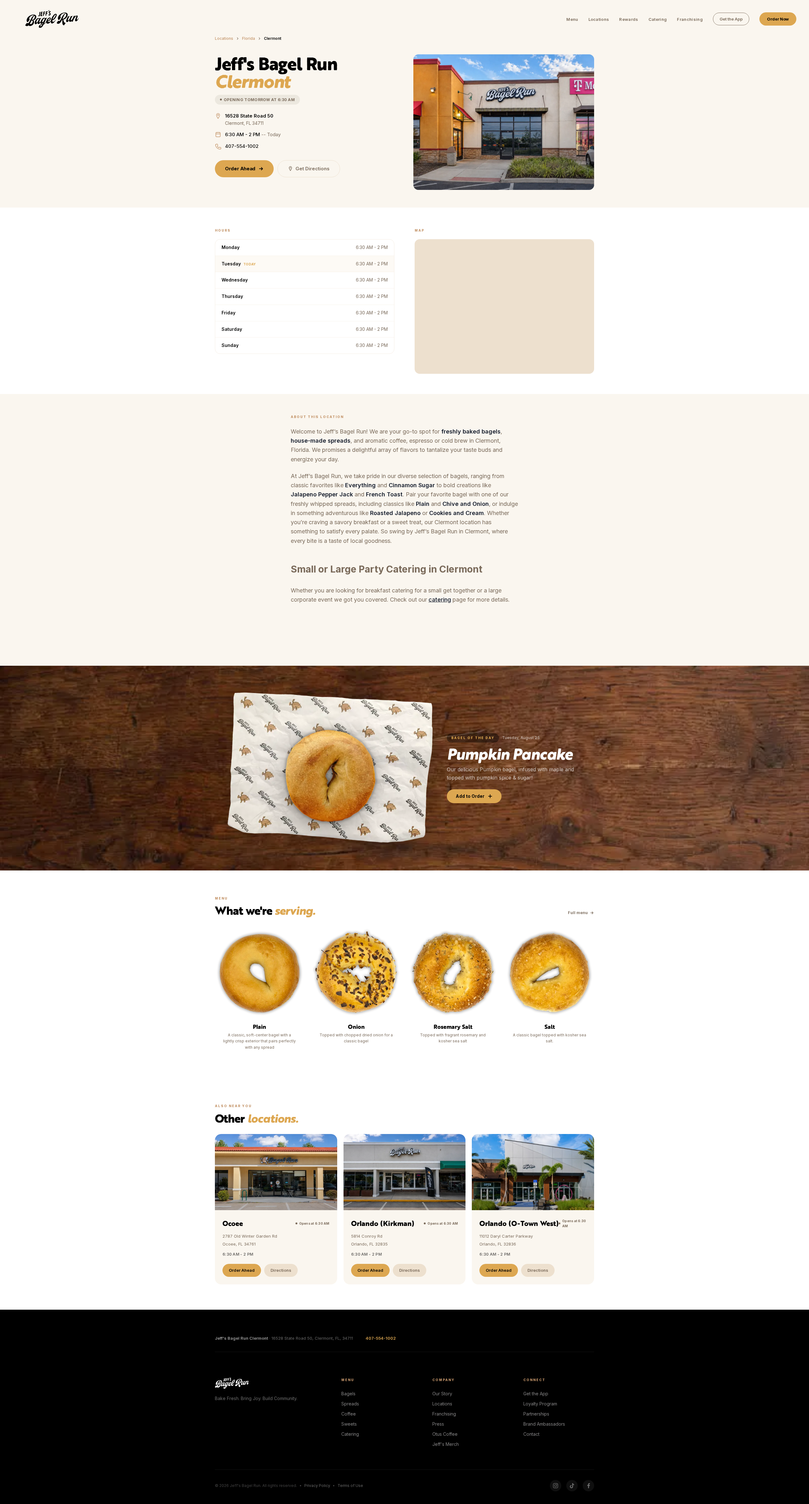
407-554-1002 (242, 146)
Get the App (731, 18)
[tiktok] (572, 1485)
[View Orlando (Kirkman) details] (405, 1209)
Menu (572, 19)
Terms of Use (350, 1485)
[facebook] (588, 1485)
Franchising (690, 19)
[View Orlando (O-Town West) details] (533, 1209)
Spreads (350, 1403)
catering (440, 599)
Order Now (778, 18)
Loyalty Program (540, 1403)
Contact (531, 1434)
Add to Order (470, 796)
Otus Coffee (445, 1434)
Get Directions (312, 169)
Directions (281, 1270)
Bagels (348, 1393)
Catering (657, 19)
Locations (598, 19)
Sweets (349, 1424)
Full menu (578, 912)
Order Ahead (240, 169)
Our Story (442, 1393)
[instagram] (555, 1485)
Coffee (348, 1413)
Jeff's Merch (445, 1444)
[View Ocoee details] (276, 1209)
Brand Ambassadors (544, 1424)
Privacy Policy (317, 1485)
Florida (248, 38)
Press (438, 1424)
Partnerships (536, 1413)
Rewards (628, 19)
